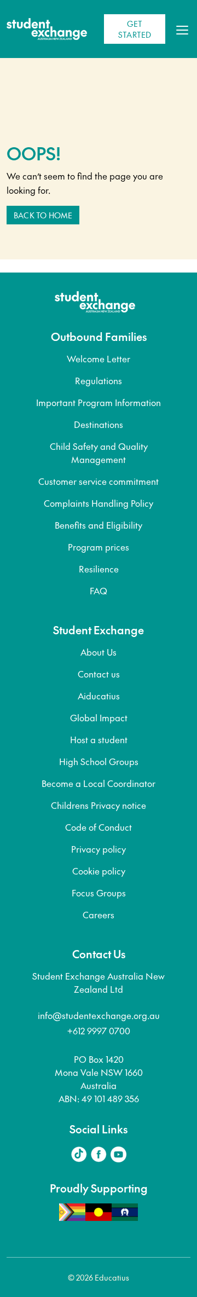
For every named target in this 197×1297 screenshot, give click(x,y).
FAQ (98, 590)
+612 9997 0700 (98, 1030)
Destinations (98, 424)
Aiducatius (99, 696)
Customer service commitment (98, 481)
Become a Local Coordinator (98, 783)
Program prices (98, 547)
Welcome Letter (98, 358)
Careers (98, 914)
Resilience (99, 569)
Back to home (43, 215)
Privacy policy (98, 849)
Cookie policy (98, 871)
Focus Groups (99, 893)
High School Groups (98, 761)
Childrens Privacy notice (98, 805)
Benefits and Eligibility (98, 525)
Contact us (99, 674)
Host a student (99, 739)
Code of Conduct (98, 827)
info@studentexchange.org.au (99, 1015)
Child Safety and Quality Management (99, 452)
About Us (98, 652)
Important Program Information (98, 402)
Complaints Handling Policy (98, 503)
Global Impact (99, 717)
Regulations (98, 380)
